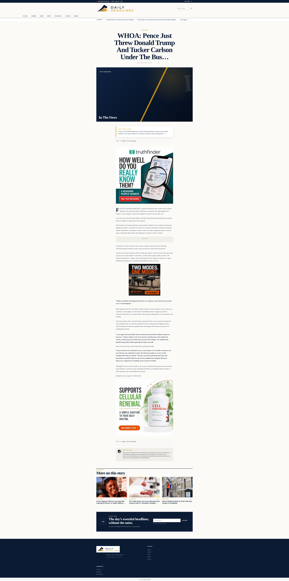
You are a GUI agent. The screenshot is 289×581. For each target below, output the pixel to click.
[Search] (191, 8)
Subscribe (184, 520)
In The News (144, 30)
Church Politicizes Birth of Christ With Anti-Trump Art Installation (177, 502)
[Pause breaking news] (191, 19)
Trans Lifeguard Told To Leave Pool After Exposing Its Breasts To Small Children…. (178, 19)
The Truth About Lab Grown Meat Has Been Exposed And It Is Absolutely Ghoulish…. (136, 19)
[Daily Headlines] (115, 8)
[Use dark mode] (192, 1)
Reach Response (147, 579)
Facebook (124, 140)
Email (128, 140)
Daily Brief (187, 1)
